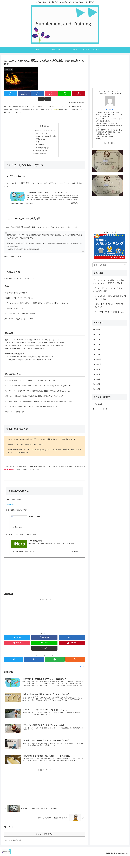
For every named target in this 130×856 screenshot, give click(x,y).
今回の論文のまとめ (40, 151)
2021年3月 (97, 344)
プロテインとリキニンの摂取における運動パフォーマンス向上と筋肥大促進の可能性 (109, 281)
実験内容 (41, 145)
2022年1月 (97, 329)
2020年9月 (97, 369)
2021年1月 (97, 354)
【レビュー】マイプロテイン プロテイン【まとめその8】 (108, 305)
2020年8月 (97, 374)
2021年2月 (97, 349)
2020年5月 (97, 389)
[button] (125, 265)
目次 (41, 126)
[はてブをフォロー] (34, 659)
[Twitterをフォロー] (13, 659)
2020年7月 (97, 379)
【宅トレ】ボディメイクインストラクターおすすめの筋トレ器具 (109, 289)
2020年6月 (97, 384)
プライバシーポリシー (101, 409)
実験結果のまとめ (43, 148)
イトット (110, 109)
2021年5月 (97, 339)
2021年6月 (97, 334)
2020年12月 (97, 359)
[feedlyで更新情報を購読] (55, 659)
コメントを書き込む (44, 834)
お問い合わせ (98, 404)
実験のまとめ (40, 139)
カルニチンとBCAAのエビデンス (44, 130)
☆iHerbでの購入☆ (40, 153)
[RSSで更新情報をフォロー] (75, 659)
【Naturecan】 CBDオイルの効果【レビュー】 (108, 313)
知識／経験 (9, 594)
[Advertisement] (44, 615)
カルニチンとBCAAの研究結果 (46, 136)
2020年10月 (97, 364)
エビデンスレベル (42, 133)
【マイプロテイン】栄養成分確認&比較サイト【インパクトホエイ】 (109, 297)
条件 (39, 142)
